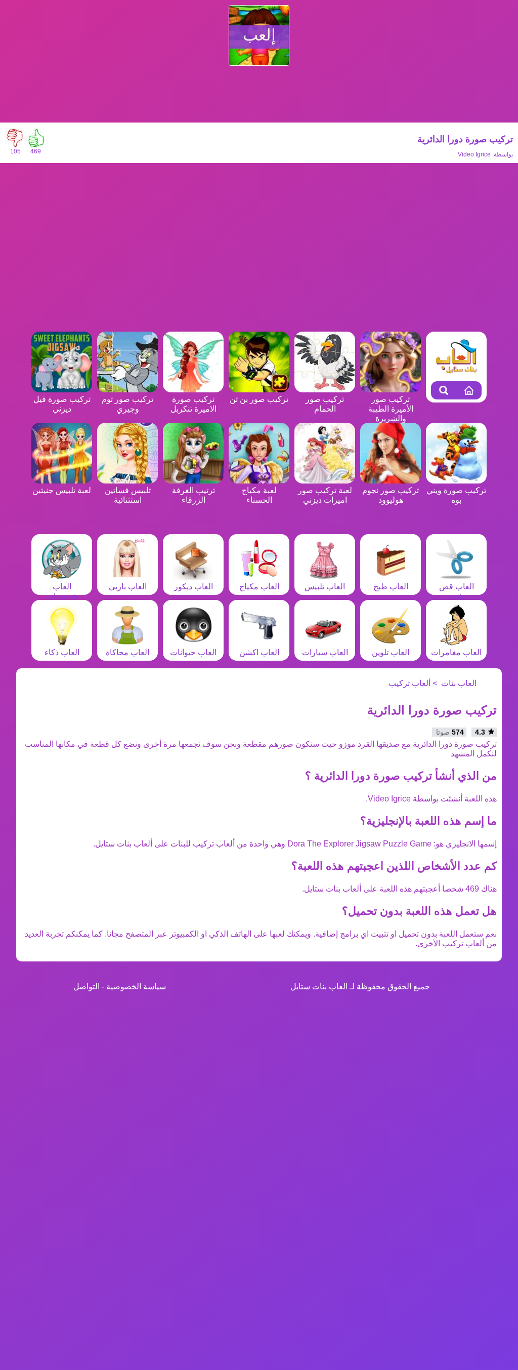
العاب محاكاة (127, 652)
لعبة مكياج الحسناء (259, 495)
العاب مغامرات (456, 652)
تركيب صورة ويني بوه (456, 495)
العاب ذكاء (62, 652)
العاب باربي (128, 586)
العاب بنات (459, 683)
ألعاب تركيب (409, 683)
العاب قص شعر (456, 591)
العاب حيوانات (193, 652)
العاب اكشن (259, 652)
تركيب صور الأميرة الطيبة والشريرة (390, 409)
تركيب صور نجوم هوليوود (390, 495)
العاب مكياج (259, 586)
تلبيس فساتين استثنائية (128, 495)
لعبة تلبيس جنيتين (61, 490)
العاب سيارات (325, 652)
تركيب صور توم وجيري (127, 404)
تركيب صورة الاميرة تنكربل (193, 404)
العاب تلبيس (325, 586)
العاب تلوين (390, 652)
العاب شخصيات (61, 591)
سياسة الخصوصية (136, 986)
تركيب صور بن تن (259, 399)
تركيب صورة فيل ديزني (62, 404)
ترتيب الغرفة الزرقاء (193, 495)
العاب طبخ (390, 586)
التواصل (86, 986)
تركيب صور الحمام (325, 404)
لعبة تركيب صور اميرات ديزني (325, 495)
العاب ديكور (193, 586)
